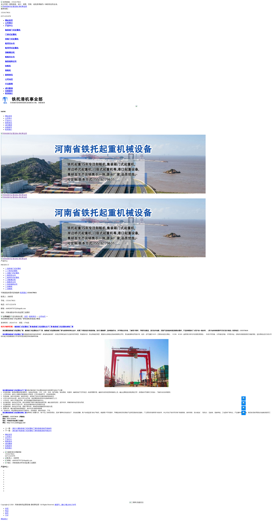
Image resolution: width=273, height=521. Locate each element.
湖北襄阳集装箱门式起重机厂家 (13, 334)
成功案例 (9, 88)
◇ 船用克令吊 (10, 275)
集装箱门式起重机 (12, 30)
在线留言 (9, 91)
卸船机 (8, 66)
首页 (26, 316)
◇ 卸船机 (8, 286)
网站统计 (4, 519)
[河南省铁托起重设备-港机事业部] (14, 6)
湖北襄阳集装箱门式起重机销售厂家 (14, 412)
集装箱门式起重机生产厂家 (42, 327)
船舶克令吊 (10, 57)
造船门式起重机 (12, 39)
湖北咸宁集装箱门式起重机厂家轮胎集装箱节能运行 (32, 431)
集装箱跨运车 (11, 61)
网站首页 (9, 20)
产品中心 (9, 25)
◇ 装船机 (8, 289)
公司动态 (9, 79)
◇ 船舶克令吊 (10, 282)
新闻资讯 (9, 75)
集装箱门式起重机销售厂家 (63, 327)
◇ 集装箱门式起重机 (13, 268)
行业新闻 (9, 84)
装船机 (8, 70)
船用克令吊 (10, 43)
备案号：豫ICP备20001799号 (65, 505)
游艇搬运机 (10, 52)
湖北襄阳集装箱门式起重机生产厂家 (14, 390)
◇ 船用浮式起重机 (12, 277)
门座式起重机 (11, 34)
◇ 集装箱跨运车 (11, 284)
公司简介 (9, 23)
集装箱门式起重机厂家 (23, 327)
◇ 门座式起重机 (11, 271)
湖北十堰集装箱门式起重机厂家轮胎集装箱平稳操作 (32, 428)
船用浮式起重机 (12, 48)
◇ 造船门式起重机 (12, 273)
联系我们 (9, 93)
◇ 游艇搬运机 (10, 280)
